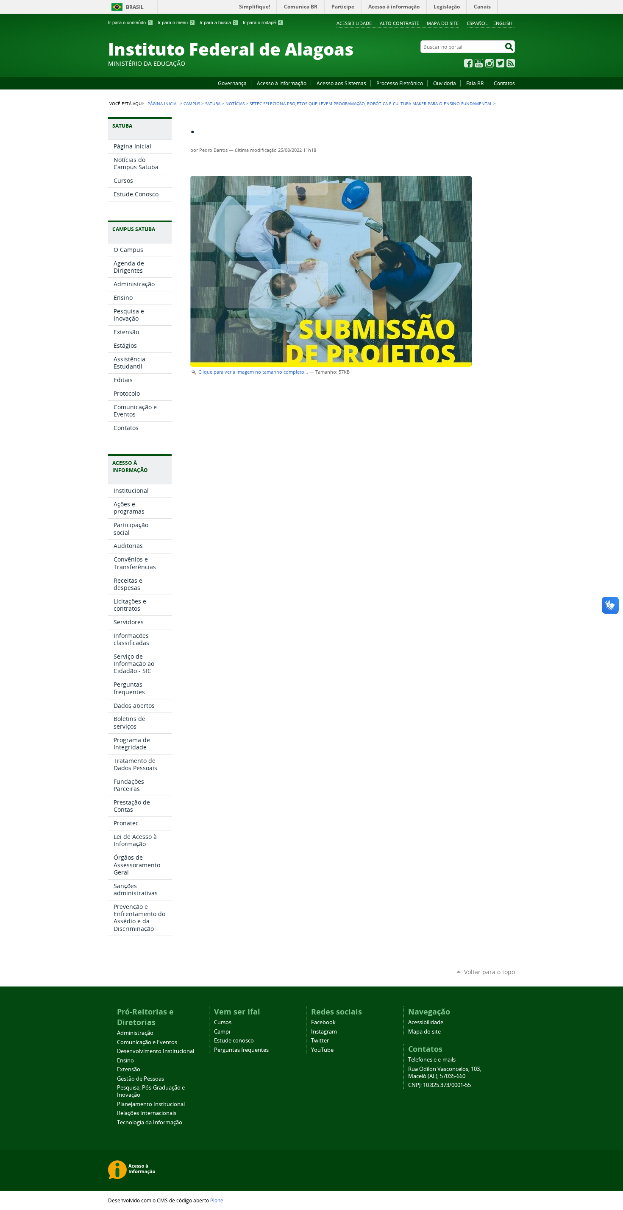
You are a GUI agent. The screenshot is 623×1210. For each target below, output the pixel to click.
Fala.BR (475, 83)
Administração (135, 1033)
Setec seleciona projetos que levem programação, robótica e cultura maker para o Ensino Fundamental (371, 103)
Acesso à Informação (281, 83)
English (502, 23)
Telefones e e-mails (432, 1059)
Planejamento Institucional (151, 1104)
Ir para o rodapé (262, 22)
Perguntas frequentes (241, 1050)
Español (477, 23)
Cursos (222, 1022)
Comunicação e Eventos (147, 1042)
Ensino (125, 1060)
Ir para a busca (218, 22)
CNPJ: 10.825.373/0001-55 (439, 1085)
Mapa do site (443, 23)
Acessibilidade (354, 23)
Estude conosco (234, 1040)
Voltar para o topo (489, 972)
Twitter (500, 63)
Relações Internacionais (146, 1113)
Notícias (235, 103)
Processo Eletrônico (399, 83)
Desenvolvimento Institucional (155, 1051)
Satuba (212, 103)
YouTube (479, 63)
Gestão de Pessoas (140, 1078)
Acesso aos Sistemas (341, 83)
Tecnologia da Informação (149, 1122)
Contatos (504, 83)
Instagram (489, 63)
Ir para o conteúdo (129, 22)
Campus (192, 103)
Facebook (468, 63)
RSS (510, 63)
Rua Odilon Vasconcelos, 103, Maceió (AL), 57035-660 (444, 1072)
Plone (216, 1200)
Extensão (128, 1069)
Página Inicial (162, 103)
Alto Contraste (399, 23)
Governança (232, 83)
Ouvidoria (444, 83)
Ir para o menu (175, 22)
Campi (222, 1031)
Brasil (135, 7)
